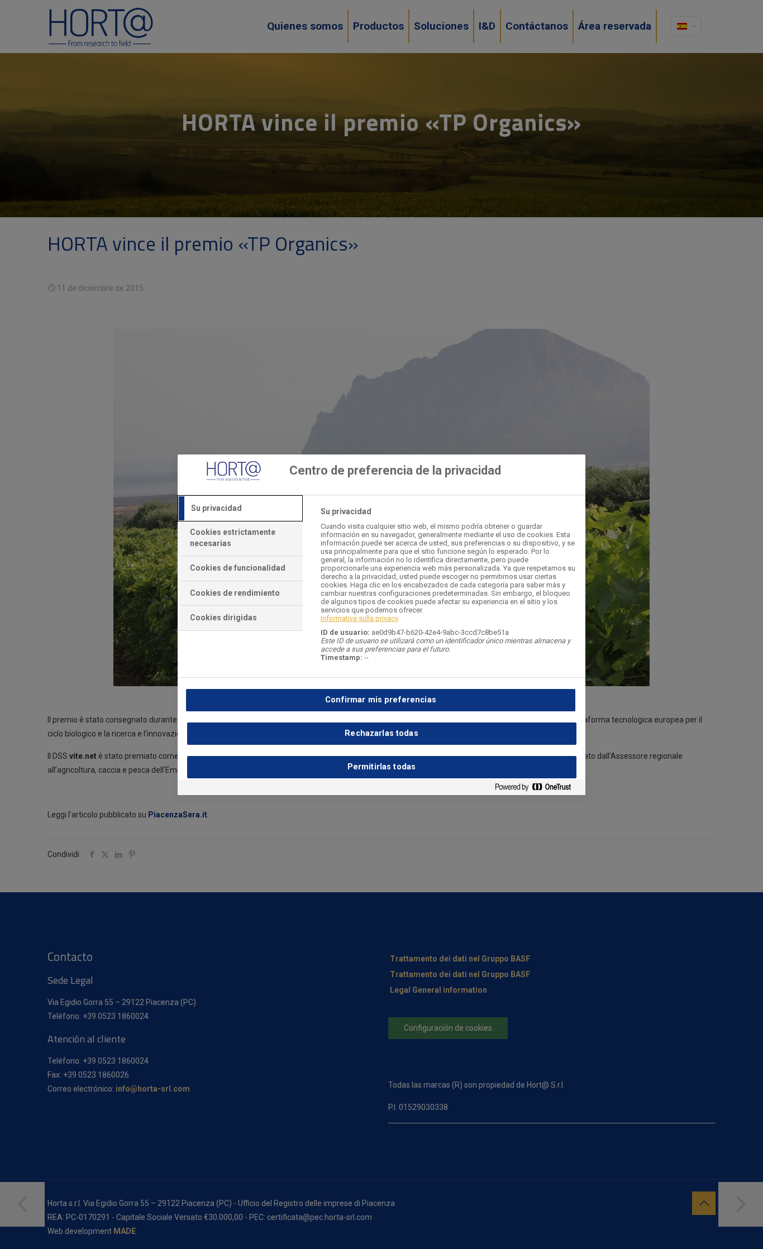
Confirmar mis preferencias (380, 700)
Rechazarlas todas (381, 733)
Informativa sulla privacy (359, 618)
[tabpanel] (448, 590)
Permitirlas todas (381, 767)
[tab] (240, 508)
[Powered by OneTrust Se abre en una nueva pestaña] (537, 789)
